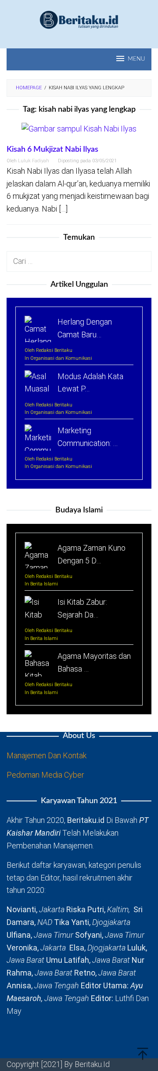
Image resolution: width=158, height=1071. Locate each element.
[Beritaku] (79, 19)
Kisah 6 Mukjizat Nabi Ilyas (52, 150)
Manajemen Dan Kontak (46, 755)
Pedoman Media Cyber (45, 774)
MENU (136, 59)
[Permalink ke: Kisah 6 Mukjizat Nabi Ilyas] (79, 133)
